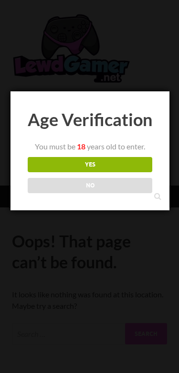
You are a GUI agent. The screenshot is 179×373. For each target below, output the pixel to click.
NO (90, 185)
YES (90, 164)
